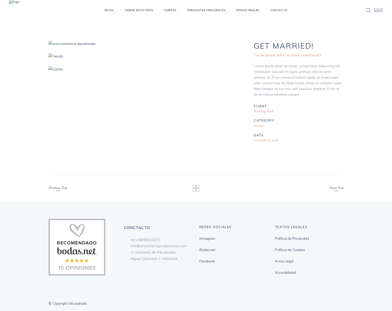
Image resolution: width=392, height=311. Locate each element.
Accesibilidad (285, 272)
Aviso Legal (284, 261)
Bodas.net (207, 250)
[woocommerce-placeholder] (146, 44)
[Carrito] (146, 69)
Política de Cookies (290, 250)
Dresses (259, 125)
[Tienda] (146, 56)
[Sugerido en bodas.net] (77, 274)
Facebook (207, 261)
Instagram (207, 238)
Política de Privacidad (292, 238)
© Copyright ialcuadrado (68, 303)
